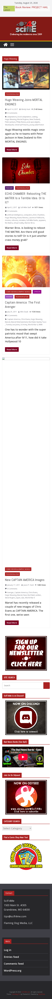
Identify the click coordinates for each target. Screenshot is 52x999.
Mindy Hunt (25, 109)
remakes (22, 220)
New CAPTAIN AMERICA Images (24, 580)
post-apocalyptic (33, 122)
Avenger (10, 592)
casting (34, 117)
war (22, 598)
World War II (33, 324)
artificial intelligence (15, 215)
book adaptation (24, 117)
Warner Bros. (30, 223)
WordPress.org (12, 970)
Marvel (7, 322)
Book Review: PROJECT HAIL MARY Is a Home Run (31, 7)
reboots (15, 220)
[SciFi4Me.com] (5, 44)
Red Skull (32, 322)
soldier (38, 595)
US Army (24, 324)
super (18, 598)
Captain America (13, 319)
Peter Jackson (10, 122)
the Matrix (9, 223)
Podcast (9, 188)
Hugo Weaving (10, 119)
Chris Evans (25, 319)
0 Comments (12, 113)
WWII (40, 324)
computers (28, 215)
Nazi (25, 595)
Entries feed (11, 957)
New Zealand (35, 119)
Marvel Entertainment (19, 322)
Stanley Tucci (41, 322)
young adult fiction (36, 125)
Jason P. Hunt (28, 585)
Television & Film (12, 94)
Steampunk (9, 125)
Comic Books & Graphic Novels (18, 292)
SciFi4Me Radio (32, 220)
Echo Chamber (39, 215)
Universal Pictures (22, 125)
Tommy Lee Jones (13, 324)
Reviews (9, 297)
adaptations (12, 117)
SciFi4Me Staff (25, 207)
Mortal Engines (23, 119)
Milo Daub (24, 312)
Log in (7, 950)
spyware (42, 220)
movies (8, 220)
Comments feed (14, 963)
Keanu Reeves (22, 217)
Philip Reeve (21, 122)
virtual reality (19, 223)
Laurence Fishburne (36, 217)
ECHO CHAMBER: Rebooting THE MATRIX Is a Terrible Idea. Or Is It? (25, 197)
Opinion (37, 292)
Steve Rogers (10, 598)
